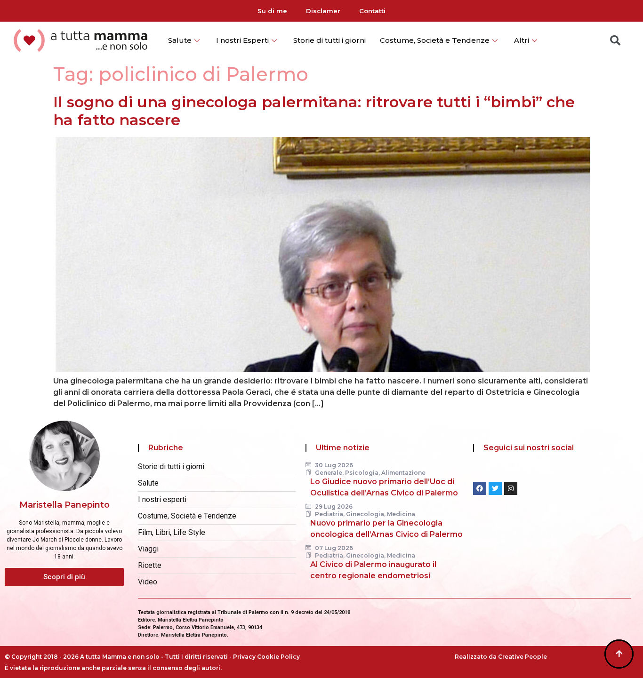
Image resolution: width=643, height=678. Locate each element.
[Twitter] (495, 488)
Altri (521, 40)
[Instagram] (510, 488)
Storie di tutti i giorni (329, 40)
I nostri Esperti (242, 40)
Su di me (272, 11)
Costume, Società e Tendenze (435, 40)
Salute (180, 40)
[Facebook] (479, 488)
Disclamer (323, 11)
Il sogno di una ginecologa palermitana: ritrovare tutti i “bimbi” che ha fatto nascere (314, 111)
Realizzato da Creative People (501, 656)
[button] (64, 577)
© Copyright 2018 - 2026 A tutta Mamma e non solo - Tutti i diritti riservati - (119, 656)
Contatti (372, 11)
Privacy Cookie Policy (266, 656)
